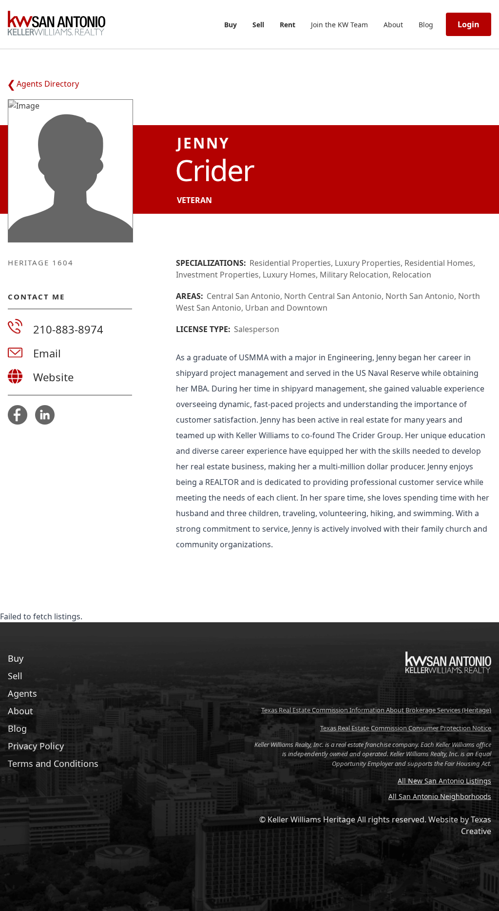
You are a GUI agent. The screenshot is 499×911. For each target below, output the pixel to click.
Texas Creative (476, 825)
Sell (258, 24)
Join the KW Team (339, 24)
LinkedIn (45, 415)
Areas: (189, 296)
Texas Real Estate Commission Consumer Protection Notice (405, 728)
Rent (287, 24)
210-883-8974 (68, 329)
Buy (230, 24)
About (393, 24)
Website (53, 377)
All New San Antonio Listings (444, 780)
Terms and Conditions (53, 763)
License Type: (203, 329)
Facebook (17, 415)
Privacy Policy (36, 746)
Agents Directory (48, 83)
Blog (426, 24)
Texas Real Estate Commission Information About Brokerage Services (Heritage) (376, 710)
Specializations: (211, 263)
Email (47, 353)
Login (469, 24)
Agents (22, 693)
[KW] (448, 693)
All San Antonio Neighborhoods (439, 796)
